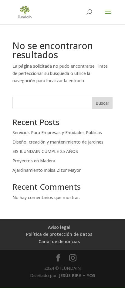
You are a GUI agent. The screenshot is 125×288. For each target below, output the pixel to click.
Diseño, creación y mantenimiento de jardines (57, 142)
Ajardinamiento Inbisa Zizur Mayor (46, 170)
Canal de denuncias (59, 241)
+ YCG (88, 275)
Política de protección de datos (59, 234)
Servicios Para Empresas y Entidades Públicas (57, 132)
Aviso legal (59, 227)
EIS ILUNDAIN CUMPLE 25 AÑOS (45, 151)
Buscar (102, 103)
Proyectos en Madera (33, 161)
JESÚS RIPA (70, 275)
